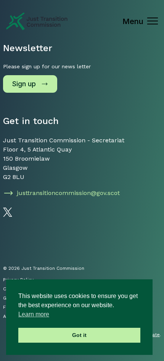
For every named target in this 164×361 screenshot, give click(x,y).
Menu (132, 21)
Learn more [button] (33, 314)
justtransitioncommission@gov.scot (68, 193)
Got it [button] (79, 335)
